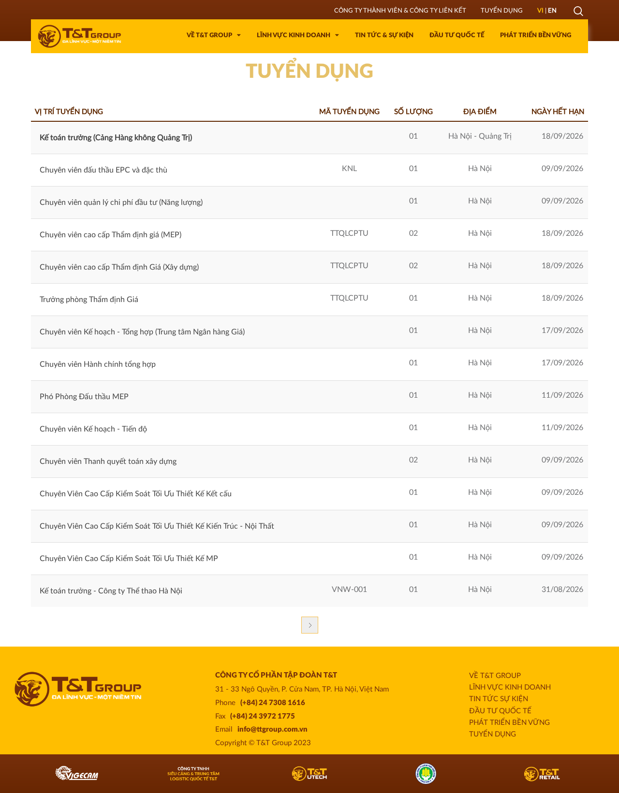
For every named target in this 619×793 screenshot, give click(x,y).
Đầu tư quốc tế (500, 711)
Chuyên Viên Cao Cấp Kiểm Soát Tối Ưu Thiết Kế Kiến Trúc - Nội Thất (157, 526)
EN (552, 11)
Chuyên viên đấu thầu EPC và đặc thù (103, 170)
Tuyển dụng (492, 734)
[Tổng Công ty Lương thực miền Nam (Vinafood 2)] (339, 774)
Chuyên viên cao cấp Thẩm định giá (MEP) (110, 235)
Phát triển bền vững (509, 722)
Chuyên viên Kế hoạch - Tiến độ (93, 429)
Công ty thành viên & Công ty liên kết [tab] (400, 11)
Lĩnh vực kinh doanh (510, 687)
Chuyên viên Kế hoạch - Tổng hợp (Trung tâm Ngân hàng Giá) (142, 332)
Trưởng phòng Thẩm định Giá (89, 299)
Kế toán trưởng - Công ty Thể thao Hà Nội (111, 591)
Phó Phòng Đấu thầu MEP (84, 397)
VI (540, 11)
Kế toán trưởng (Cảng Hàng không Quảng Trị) (116, 138)
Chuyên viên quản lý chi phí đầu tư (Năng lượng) (121, 202)
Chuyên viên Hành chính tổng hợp (98, 364)
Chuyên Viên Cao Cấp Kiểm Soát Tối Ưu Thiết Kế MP (129, 558)
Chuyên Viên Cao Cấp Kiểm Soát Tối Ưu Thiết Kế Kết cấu (136, 494)
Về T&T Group (495, 675)
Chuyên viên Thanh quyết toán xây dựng (108, 461)
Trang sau (309, 625)
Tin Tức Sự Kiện (498, 699)
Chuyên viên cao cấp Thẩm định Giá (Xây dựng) (119, 267)
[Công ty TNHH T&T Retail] (456, 774)
